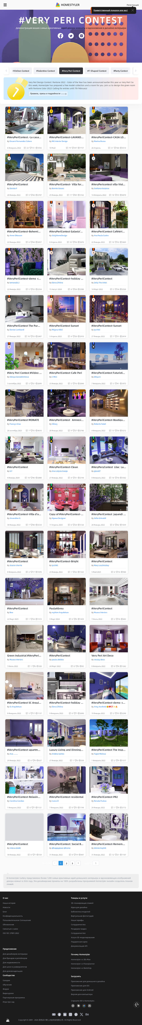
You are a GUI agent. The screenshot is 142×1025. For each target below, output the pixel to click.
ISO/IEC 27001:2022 (11, 933)
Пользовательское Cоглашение (17, 920)
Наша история (9, 903)
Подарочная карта (79, 941)
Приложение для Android (82, 990)
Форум (6, 989)
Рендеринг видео (79, 928)
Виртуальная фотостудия (82, 916)
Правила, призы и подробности (45, 93)
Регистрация (133, 4)
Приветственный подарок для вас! (110, 10)
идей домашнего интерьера (84, 877)
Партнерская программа (14, 997)
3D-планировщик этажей (82, 903)
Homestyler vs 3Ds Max (81, 959)
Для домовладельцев (12, 971)
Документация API (79, 946)
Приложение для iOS (80, 985)
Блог (5, 911)
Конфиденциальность (13, 916)
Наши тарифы (77, 920)
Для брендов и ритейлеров (15, 958)
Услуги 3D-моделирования (83, 937)
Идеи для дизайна (79, 907)
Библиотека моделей (80, 911)
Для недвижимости (11, 962)
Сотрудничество (78, 924)
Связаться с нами (10, 928)
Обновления (8, 924)
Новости (6, 907)
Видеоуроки (8, 993)
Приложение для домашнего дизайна (88, 981)
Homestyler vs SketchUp (81, 968)
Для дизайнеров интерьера (15, 954)
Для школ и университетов (15, 966)
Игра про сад (8, 1001)
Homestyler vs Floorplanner (83, 963)
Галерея (6, 980)
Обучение (7, 984)
